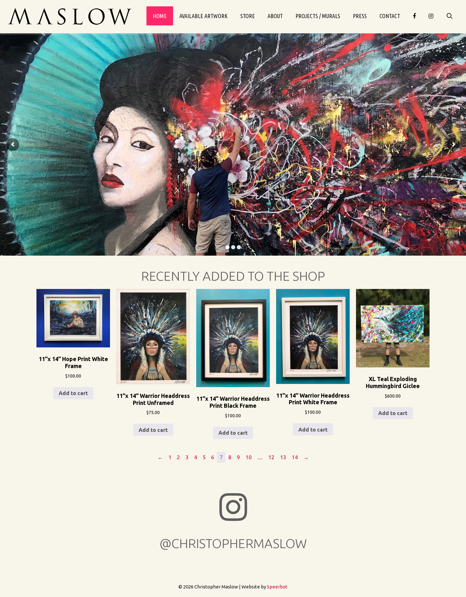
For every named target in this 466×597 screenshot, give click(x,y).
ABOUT (275, 16)
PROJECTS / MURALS (317, 16)
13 (283, 457)
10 (248, 457)
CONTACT (389, 16)
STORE (247, 16)
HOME (160, 16)
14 (295, 457)
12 (271, 457)
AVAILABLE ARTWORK (203, 16)
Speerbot (277, 586)
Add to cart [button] (73, 393)
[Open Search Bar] (450, 15)
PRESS (360, 16)
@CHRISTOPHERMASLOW (233, 543)
